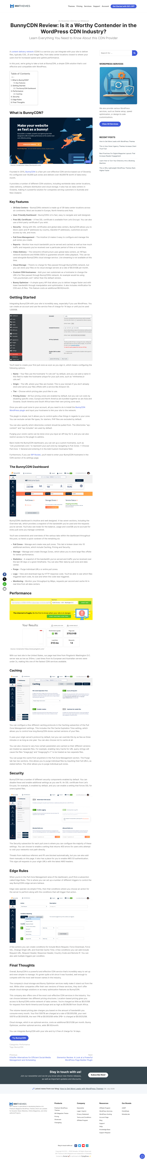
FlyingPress (85, 1156)
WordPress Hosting (105, 1114)
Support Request (104, 1133)
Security (16, 97)
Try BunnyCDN (19, 1038)
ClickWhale (125, 1111)
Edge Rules (17, 100)
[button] (4, 574)
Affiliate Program (82, 1120)
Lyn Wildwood (83, 21)
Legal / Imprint (81, 1111)
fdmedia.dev (126, 1114)
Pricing (79, 6)
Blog (100, 1120)
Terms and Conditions (84, 1117)
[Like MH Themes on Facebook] (75, 1145)
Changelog (57, 1122)
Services (88, 6)
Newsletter (80, 1108)
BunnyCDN (30, 172)
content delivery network (22, 52)
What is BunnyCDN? (20, 80)
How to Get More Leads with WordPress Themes (117, 141)
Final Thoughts (19, 102)
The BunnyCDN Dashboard (26, 88)
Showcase (57, 1119)
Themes (71, 6)
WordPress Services (105, 1111)
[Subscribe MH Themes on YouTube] (83, 1145)
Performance (18, 91)
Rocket (65, 1156)
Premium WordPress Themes (61, 1109)
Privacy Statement (83, 1114)
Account (105, 6)
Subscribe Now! (98, 1075)
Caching (19, 94)
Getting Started (19, 86)
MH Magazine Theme (61, 1113)
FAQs (101, 1126)
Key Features (20, 83)
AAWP (124, 1108)
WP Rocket (36, 455)
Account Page (103, 1117)
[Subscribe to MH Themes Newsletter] (87, 1145)
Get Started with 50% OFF (124, 6)
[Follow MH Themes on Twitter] (79, 1145)
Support (96, 6)
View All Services (110, 124)
